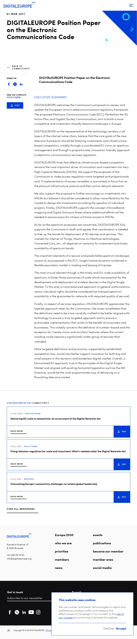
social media (102, 568)
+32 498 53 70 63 (15, 555)
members (62, 559)
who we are (63, 543)
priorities (61, 551)
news (58, 568)
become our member (108, 551)
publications (102, 543)
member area (103, 559)
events (97, 535)
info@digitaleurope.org (19, 558)
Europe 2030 (64, 535)
